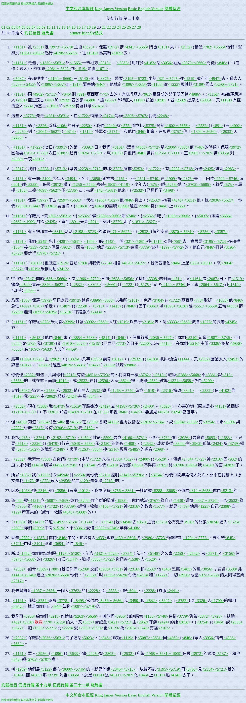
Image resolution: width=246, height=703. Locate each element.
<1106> (157, 84)
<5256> (104, 600)
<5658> (183, 147)
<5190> (52, 106)
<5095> (205, 100)
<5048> (75, 443)
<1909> (171, 178)
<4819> (67, 365)
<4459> (71, 349)
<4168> (38, 506)
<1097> (77, 606)
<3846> (46, 284)
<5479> (53, 443)
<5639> (63, 500)
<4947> (215, 78)
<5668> (185, 322)
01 (3, 27)
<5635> (51, 312)
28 (139, 27)
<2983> (21, 449)
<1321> (174, 380)
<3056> (166, 63)
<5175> (144, 284)
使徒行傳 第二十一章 (71, 685)
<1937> (37, 591)
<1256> (160, 153)
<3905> (194, 153)
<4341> (130, 47)
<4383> (229, 465)
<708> (49, 100)
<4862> (173, 638)
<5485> (134, 449)
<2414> (96, 312)
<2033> (227, 131)
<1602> (171, 125)
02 (8, 27)
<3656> (225, 216)
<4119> (124, 184)
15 (74, 27)
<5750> (96, 153)
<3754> (44, 422)
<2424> (71, 396)
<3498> (168, 190)
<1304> (197, 131)
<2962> (55, 359)
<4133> (21, 422)
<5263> (79, 616)
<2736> (71, 190)
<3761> (40, 437)
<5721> (232, 84)
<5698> (131, 538)
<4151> (220, 406)
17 (84, 27)
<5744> (34, 206)
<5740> (154, 178)
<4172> (113, 422)
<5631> (59, 63)
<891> (81, 94)
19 (94, 27)
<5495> (79, 600)
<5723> (142, 78)
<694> (132, 591)
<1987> (213, 337)
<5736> (225, 337)
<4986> (195, 94)
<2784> (187, 459)
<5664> (96, 449)
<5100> (46, 178)
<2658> (115, 279)
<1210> (17, 412)
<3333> (173, 322)
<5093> (211, 437)
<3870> (187, 63)
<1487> (65, 306)
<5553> (112, 591)
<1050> (160, 100)
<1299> (165, 247)
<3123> (114, 628)
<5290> (219, 84)
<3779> (117, 222)
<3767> (154, 500)
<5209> (207, 380)
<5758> (71, 465)
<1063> (81, 206)
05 (23, 27)
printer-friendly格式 (86, 33)
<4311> (115, 675)
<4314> (69, 131)
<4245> (231, 322)
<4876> (163, 412)
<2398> (225, 506)
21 (104, 27)
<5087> (51, 500)
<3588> (44, 365)
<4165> (104, 506)
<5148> (154, 553)
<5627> (38, 53)
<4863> (141, 147)
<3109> (117, 53)
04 (18, 27)
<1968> (100, 200)
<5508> (152, 279)
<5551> (199, 306)
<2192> (167, 284)
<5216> (194, 343)
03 (13, 27)
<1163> (149, 616)
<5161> (98, 106)
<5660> (200, 63)
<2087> (213, 279)
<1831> (25, 53)
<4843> (177, 200)
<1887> (63, 153)
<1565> (75, 63)
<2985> (229, 169)
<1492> (73, 412)
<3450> (84, 437)
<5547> (92, 396)
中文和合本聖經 (80, 9)
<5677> (71, 53)
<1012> (83, 490)
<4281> (50, 116)
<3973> (55, 47)
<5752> (94, 279)
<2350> (21, 206)
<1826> (83, 153)
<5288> (182, 375)
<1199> (229, 422)
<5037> (19, 78)
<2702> (220, 178)
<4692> (25, 306)
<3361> (51, 206)
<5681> (111, 190)
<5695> (191, 465)
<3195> (129, 78)
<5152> (21, 190)
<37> (203, 575)
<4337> (199, 500)
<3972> (113, 47)
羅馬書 (48, 33)
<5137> (221, 653)
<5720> (212, 500)
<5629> (122, 575)
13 (64, 27)
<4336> (229, 638)
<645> (230, 538)
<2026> (51, 575)
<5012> (117, 359)
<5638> (182, 306)
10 (49, 27)
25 (124, 27)
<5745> (173, 78)
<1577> (206, 322)
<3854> (77, 337)
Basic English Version (145, 9)
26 (129, 27)
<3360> (17, 159)
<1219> (62, 380)
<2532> (186, 47)
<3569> (42, 569)
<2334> (208, 669)
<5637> (59, 84)
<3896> (96, 300)
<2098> (158, 449)
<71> (114, 231)
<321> (161, 78)
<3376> (104, 78)
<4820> (127, 263)
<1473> (59, 406)
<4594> (63, 475)
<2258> (44, 169)
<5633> (140, 84)
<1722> (83, 116)
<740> (199, 147)
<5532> (17, 606)
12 (59, 27)
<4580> (90, 100)
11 (54, 27)
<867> (141, 522)
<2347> (38, 428)
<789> (177, 241)
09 (44, 27)
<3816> (58, 231)
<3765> (162, 465)
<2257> (34, 396)
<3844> (179, 443)
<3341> (187, 390)
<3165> (88, 428)
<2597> (63, 200)
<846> (222, 63)
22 (109, 27)
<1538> (134, 559)
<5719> (71, 428)
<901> (16, 184)
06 (28, 27)
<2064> (51, 69)
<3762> (144, 375)
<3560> (96, 559)
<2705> (32, 659)
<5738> (28, 622)
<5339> (100, 528)
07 (33, 27)
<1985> (121, 500)
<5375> (150, 125)
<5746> (233, 178)
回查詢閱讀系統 (10, 3)
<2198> (79, 231)
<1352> (25, 475)
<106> (62, 125)
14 (69, 27)
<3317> (38, 159)
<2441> (173, 591)
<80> (55, 569)
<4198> (59, 53)
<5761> (86, 412)
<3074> (213, 522)
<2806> (171, 147)
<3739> (49, 343)
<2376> (187, 178)
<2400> (148, 406)
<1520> (150, 559)
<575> (126, 125)
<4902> (38, 94)
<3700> (179, 465)
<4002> (235, 125)
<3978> (42, 253)
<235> (24, 437)
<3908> (104, 569)
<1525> (233, 522)
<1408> (130, 443)
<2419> (104, 406)
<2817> (17, 581)
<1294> (189, 538)
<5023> (87, 638)
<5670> (67, 47)
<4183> (150, 63)
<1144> (183, 359)
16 (79, 27)
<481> (176, 279)
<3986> (130, 365)
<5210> (192, 337)
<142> (99, 190)
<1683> (225, 437)
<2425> (209, 169)
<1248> (59, 449)
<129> (84, 481)
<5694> (176, 412)
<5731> (140, 437)
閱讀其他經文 (45, 3)
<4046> (68, 512)
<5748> (162, 616)
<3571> (212, 553)
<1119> (127, 638)
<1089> (171, 216)
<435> (101, 538)
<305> (53, 216)
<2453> (30, 84)
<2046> (116, 669)
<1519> (92, 53)
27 (134, 27)
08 (38, 27)
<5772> (154, 147)
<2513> (108, 481)
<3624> (124, 380)
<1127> (62, 553)
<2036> (215, 200)
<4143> (109, 241)
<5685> (205, 184)
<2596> (104, 380)
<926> (189, 522)
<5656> (183, 125)
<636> (49, 279)
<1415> (115, 306)
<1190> (139, 100)
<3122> (46, 669)
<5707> (142, 116)
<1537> (40, 538)
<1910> (67, 343)
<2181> (133, 300)
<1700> (217, 600)
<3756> (204, 231)
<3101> (163, 47)
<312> (227, 375)
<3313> (104, 63)
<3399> (29, 290)
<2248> (162, 116)
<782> (208, 47)
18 (89, 27)
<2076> (130, 628)
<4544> (25, 284)
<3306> (129, 116)
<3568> (42, 406)
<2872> (203, 616)
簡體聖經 (173, 9)
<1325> (109, 575)
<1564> (17, 247)
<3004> (179, 422)
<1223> (174, 84)
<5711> (51, 94)
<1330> (46, 63)
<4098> (42, 190)
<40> (61, 422)
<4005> (232, 306)
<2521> (141, 178)
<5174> (108, 116)
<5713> (61, 169)
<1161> (19, 47)
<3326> (88, 47)
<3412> (63, 269)
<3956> (235, 343)
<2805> (109, 653)
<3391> (61, 147)
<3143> (125, 475)
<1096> (47, 84)
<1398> (25, 359)
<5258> (32, 184)
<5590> (123, 206)
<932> (232, 459)
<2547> (29, 279)
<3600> (67, 669)
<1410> (17, 575)
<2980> (148, 538)
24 (119, 27)
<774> (28, 106)
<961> (147, 94)
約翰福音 (32, 33)
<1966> (81, 279)
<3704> (158, 300)
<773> (104, 94)
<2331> (21, 100)
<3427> (94, 365)
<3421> (100, 553)
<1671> (102, 69)
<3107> (164, 628)
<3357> (221, 231)
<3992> (90, 322)
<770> (48, 622)
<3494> (71, 178)
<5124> (86, 522)
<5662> (17, 644)
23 (114, 27)
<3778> (29, 116)
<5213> (70, 375)
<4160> (54, 78)
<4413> (165, 343)
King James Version (111, 9)
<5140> (83, 78)
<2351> (38, 47)
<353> (33, 247)
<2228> (94, 591)
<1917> (76, 84)
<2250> (85, 125)
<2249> (110, 125)
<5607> (165, 600)
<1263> (116, 390)
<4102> (225, 390)
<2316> (166, 390)
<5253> (138, 169)
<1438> (179, 500)
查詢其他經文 (29, 3)
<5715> (129, 669)
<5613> (36, 263)
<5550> (17, 349)
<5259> (17, 84)
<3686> (96, 178)
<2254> (106, 263)
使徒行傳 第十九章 (35, 685)
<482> (16, 622)
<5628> (165, 406)
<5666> (142, 47)
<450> (119, 538)
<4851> (91, 375)
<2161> (120, 178)
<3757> (177, 131)
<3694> (59, 543)
